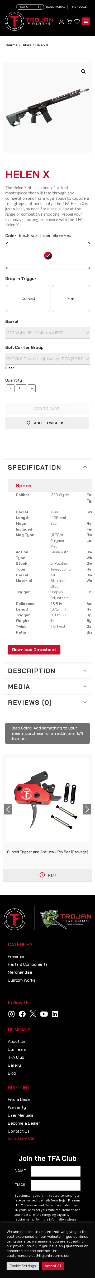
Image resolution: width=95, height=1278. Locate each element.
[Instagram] (11, 1013)
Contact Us (19, 1131)
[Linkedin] (54, 1013)
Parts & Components (28, 964)
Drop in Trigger (20, 279)
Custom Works (21, 980)
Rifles (26, 45)
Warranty (17, 1107)
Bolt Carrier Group (24, 347)
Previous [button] (8, 809)
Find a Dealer (79, 7)
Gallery (14, 1065)
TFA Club (16, 1057)
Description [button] (32, 671)
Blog (12, 1073)
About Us (16, 1041)
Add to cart (47, 408)
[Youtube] (43, 1013)
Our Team (17, 1049)
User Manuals (20, 1115)
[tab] (47, 466)
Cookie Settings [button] (23, 1266)
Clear (9, 368)
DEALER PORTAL (55, 7)
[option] (47, 818)
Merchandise (20, 972)
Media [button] (19, 687)
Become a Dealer (24, 1123)
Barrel (11, 321)
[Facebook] (22, 1013)
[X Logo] (33, 1013)
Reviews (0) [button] (30, 702)
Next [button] (87, 809)
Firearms (10, 45)
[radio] (48, 255)
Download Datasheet (34, 649)
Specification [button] (34, 467)
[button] (21, 1139)
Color (10, 236)
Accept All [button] (53, 1266)
